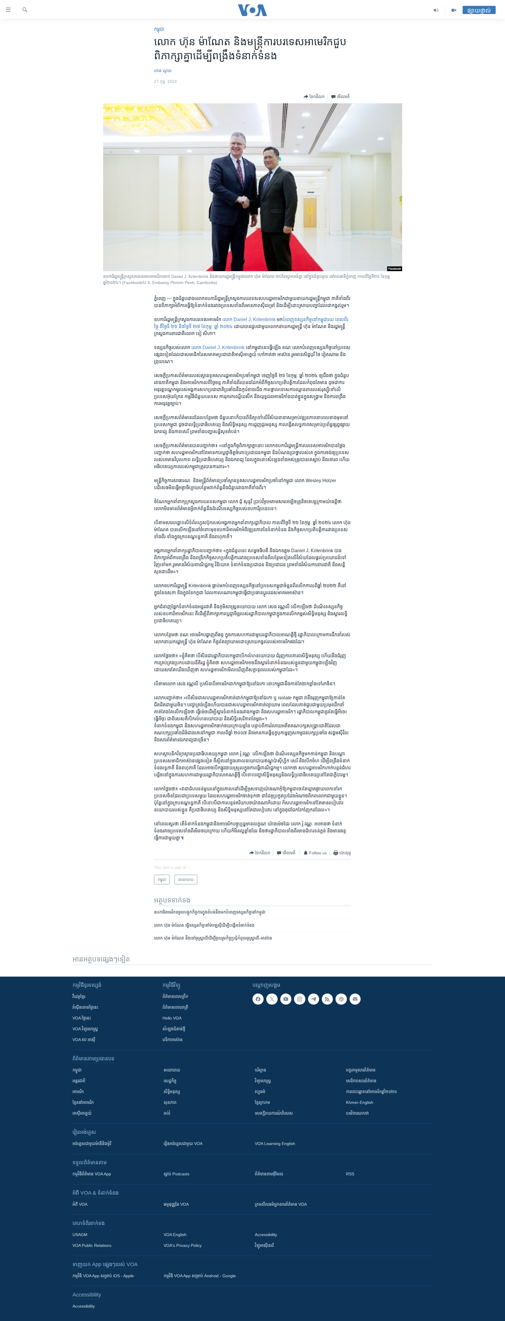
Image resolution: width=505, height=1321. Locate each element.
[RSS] (327, 999)
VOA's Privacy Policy (183, 1245)
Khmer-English (359, 1102)
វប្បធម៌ (260, 1091)
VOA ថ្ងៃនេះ (81, 1018)
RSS (350, 1174)
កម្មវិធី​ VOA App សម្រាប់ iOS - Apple (103, 1275)
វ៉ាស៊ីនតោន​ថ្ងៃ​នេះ (85, 1007)
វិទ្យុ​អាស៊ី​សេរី (264, 1245)
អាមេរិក (78, 1091)
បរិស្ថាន (260, 1070)
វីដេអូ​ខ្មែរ (78, 996)
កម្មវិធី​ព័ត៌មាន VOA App (91, 1174)
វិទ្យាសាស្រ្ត (263, 1080)
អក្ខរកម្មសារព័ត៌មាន (361, 1070)
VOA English (175, 1234)
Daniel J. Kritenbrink (255, 319)
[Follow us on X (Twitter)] (271, 999)
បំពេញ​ (288, 319)
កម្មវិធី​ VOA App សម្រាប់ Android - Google (200, 1275)
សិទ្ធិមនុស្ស (172, 1091)
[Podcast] (341, 999)
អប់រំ (167, 1113)
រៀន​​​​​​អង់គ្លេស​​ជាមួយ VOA (183, 1143)
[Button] (314, 96)
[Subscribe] (355, 999)
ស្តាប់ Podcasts (176, 1174)
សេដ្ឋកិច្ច (170, 1080)
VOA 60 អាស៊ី (83, 1039)
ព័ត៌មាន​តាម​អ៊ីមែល (269, 1174)
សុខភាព (170, 1102)
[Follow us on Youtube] (285, 999)
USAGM (79, 1234)
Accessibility (266, 1234)
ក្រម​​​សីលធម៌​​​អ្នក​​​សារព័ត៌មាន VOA (281, 1204)
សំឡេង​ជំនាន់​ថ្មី (173, 1029)
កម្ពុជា (159, 29)
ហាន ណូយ (163, 70)
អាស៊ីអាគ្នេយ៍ (81, 1113)
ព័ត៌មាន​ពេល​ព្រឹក (175, 996)
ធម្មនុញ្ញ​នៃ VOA (176, 1204)
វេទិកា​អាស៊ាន (172, 1039)
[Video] (454, 10)
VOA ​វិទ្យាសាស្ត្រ (85, 1029)
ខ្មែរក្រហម (262, 1102)
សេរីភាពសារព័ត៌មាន (361, 1080)
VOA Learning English (275, 1143)
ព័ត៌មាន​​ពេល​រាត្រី (175, 1007)
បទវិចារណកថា (357, 1113)
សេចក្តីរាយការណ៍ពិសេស (274, 1113)
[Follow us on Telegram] (313, 999)
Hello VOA (171, 1018)
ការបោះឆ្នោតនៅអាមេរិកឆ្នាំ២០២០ (371, 1091)
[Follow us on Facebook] (258, 999)
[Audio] (436, 10)
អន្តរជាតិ (78, 1080)
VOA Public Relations (91, 1245)
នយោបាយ (172, 1070)
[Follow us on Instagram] (299, 999)
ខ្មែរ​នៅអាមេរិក (83, 1102)
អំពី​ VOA (79, 1204)
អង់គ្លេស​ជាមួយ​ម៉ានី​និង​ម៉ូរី (91, 1143)
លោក (228, 319)
